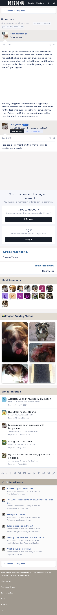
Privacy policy (7, 593)
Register (29, 219)
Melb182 (11, 402)
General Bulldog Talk (26, 444)
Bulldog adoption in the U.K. (20, 525)
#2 (53, 138)
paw (16, 26)
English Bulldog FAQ (15, 554)
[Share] (50, 45)
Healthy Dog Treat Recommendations (25, 537)
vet (21, 26)
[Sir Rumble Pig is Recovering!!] (42, 373)
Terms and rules (8, 587)
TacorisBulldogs (10, 23)
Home (4, 604)
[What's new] (48, 3)
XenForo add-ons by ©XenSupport (16, 575)
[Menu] (3, 3)
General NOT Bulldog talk (17, 508)
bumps (37, 23)
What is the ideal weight (19, 548)
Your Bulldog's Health (24, 415)
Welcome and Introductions (28, 402)
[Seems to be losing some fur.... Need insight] (15, 373)
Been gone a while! (16, 514)
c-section (46, 23)
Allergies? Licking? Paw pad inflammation (29, 398)
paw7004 (12, 444)
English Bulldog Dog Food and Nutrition (23, 543)
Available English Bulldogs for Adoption (23, 531)
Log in (29, 239)
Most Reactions (11, 280)
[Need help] (42, 352)
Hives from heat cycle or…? (22, 411)
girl (3, 26)
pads (9, 26)
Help (3, 599)
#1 (54, 44)
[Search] (53, 3)
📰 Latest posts (14, 482)
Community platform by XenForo (26, 572)
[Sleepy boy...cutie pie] (15, 342)
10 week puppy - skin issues (20, 488)
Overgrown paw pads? (20, 441)
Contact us (6, 581)
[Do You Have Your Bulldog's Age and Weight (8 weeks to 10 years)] (42, 331)
